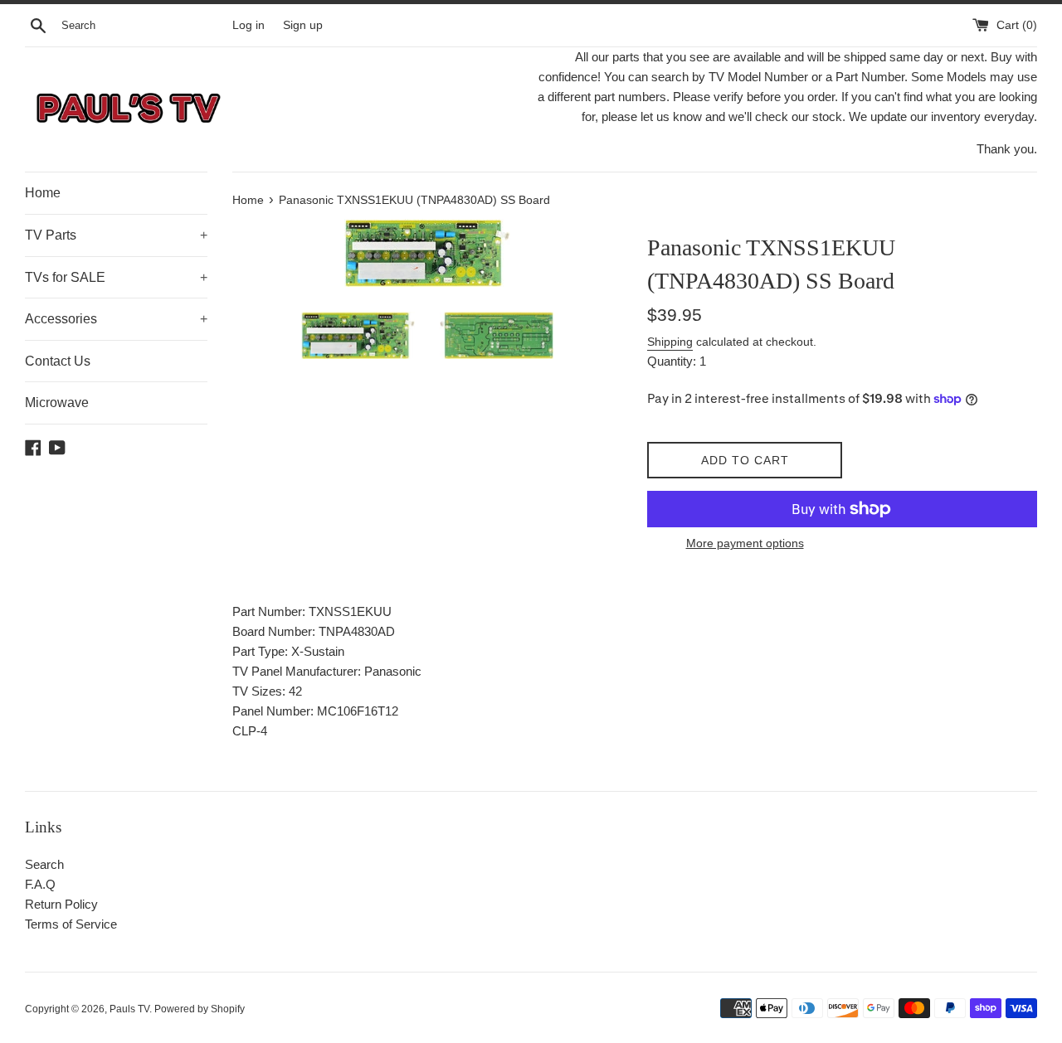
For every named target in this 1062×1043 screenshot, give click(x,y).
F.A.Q (40, 884)
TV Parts (116, 235)
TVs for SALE (116, 277)
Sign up (303, 25)
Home (43, 193)
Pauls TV (129, 1009)
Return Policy (61, 904)
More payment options (745, 543)
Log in (248, 25)
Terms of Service (71, 924)
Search (44, 864)
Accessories (116, 319)
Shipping (670, 341)
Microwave (57, 402)
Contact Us (57, 361)
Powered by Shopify (199, 1009)
